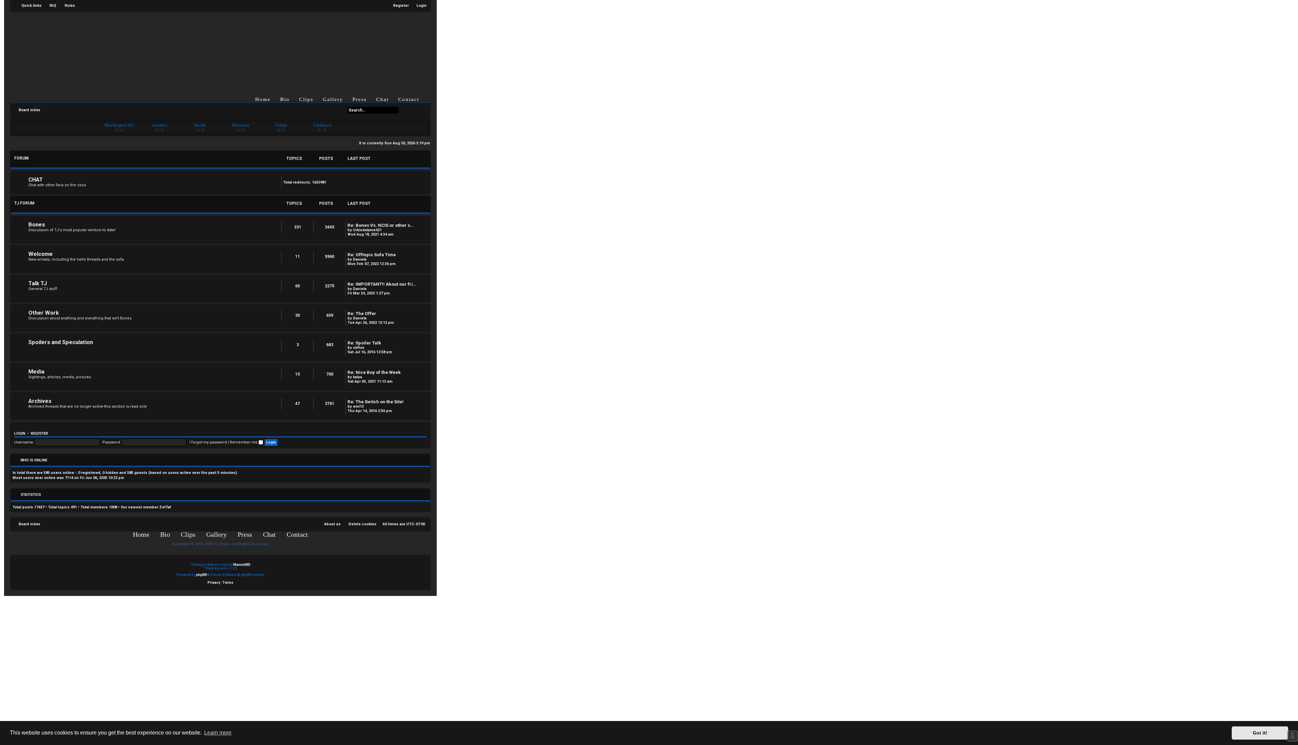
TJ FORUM (24, 203)
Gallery (333, 99)
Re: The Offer (361, 313)
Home (263, 99)
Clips (306, 99)
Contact (408, 99)
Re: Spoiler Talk (364, 342)
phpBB (201, 575)
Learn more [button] (218, 733)
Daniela (359, 259)
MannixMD (241, 565)
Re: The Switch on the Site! (375, 401)
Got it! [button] (1260, 733)
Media (36, 371)
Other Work (43, 313)
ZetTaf (165, 507)
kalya (357, 377)
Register (39, 433)
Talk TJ (37, 283)
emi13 (358, 406)
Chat (382, 99)
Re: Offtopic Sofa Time (371, 254)
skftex (358, 347)
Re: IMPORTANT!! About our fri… (381, 284)
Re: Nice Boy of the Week (374, 372)
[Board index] (226, 48)
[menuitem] (49, 6)
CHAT (35, 179)
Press (360, 99)
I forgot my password (208, 442)
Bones (36, 224)
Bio (285, 99)
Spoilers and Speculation (60, 342)
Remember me (244, 442)
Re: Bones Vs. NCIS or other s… (380, 225)
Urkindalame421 (367, 230)
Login (19, 433)
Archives (39, 401)
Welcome (40, 254)
